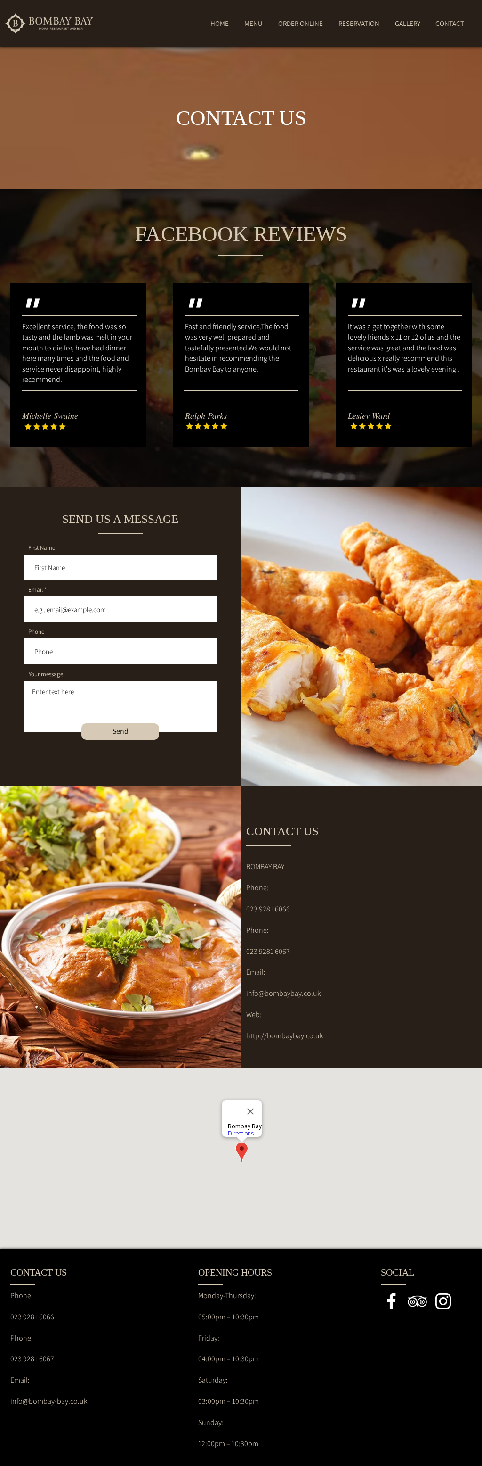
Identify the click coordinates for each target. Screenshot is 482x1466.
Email (35, 590)
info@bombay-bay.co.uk (49, 1401)
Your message (46, 674)
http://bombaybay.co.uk (284, 1036)
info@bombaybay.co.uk (283, 993)
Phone (36, 632)
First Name (41, 548)
